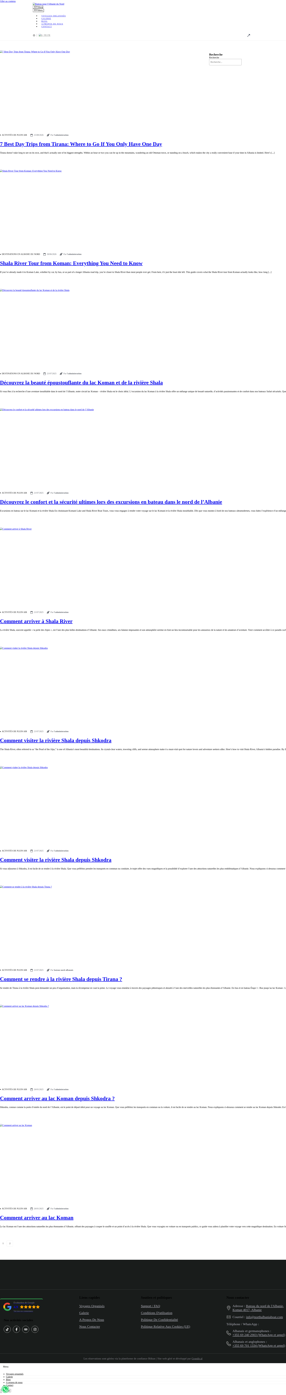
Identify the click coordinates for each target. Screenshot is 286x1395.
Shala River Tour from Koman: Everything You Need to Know (71, 263)
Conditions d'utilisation (156, 1313)
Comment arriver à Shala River (36, 621)
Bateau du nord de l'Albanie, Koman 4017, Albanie (258, 1308)
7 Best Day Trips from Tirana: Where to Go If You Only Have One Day (81, 144)
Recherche (214, 57)
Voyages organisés (53, 16)
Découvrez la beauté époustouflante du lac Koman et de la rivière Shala (81, 383)
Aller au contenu (8, 1)
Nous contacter (89, 1326)
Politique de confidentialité (159, 1319)
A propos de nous (52, 24)
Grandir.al (197, 1358)
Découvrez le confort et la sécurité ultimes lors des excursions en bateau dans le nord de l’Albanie (111, 502)
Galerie (84, 1313)
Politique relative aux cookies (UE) (165, 1326)
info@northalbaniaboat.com (264, 1317)
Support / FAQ (150, 1306)
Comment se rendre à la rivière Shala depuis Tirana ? (61, 979)
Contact (46, 27)
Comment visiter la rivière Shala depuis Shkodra (55, 740)
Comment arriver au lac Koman (36, 1218)
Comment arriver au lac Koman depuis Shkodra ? (57, 1098)
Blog (8, 1379)
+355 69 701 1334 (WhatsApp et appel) (259, 1345)
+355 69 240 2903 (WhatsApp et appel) (259, 1335)
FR (48, 35)
